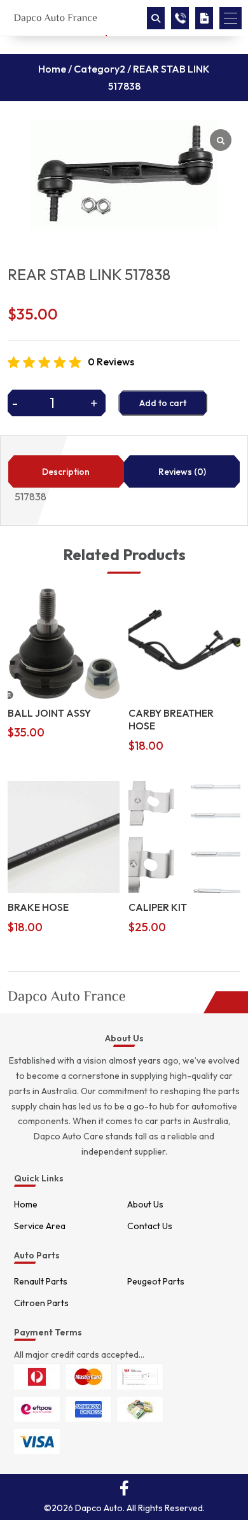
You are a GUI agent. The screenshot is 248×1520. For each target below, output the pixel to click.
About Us (145, 1204)
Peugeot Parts (155, 1281)
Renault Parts (40, 1281)
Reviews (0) (182, 471)
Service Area (39, 1226)
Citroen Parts (41, 1303)
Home (52, 68)
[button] (230, 18)
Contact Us (149, 1226)
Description (66, 471)
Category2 (99, 68)
